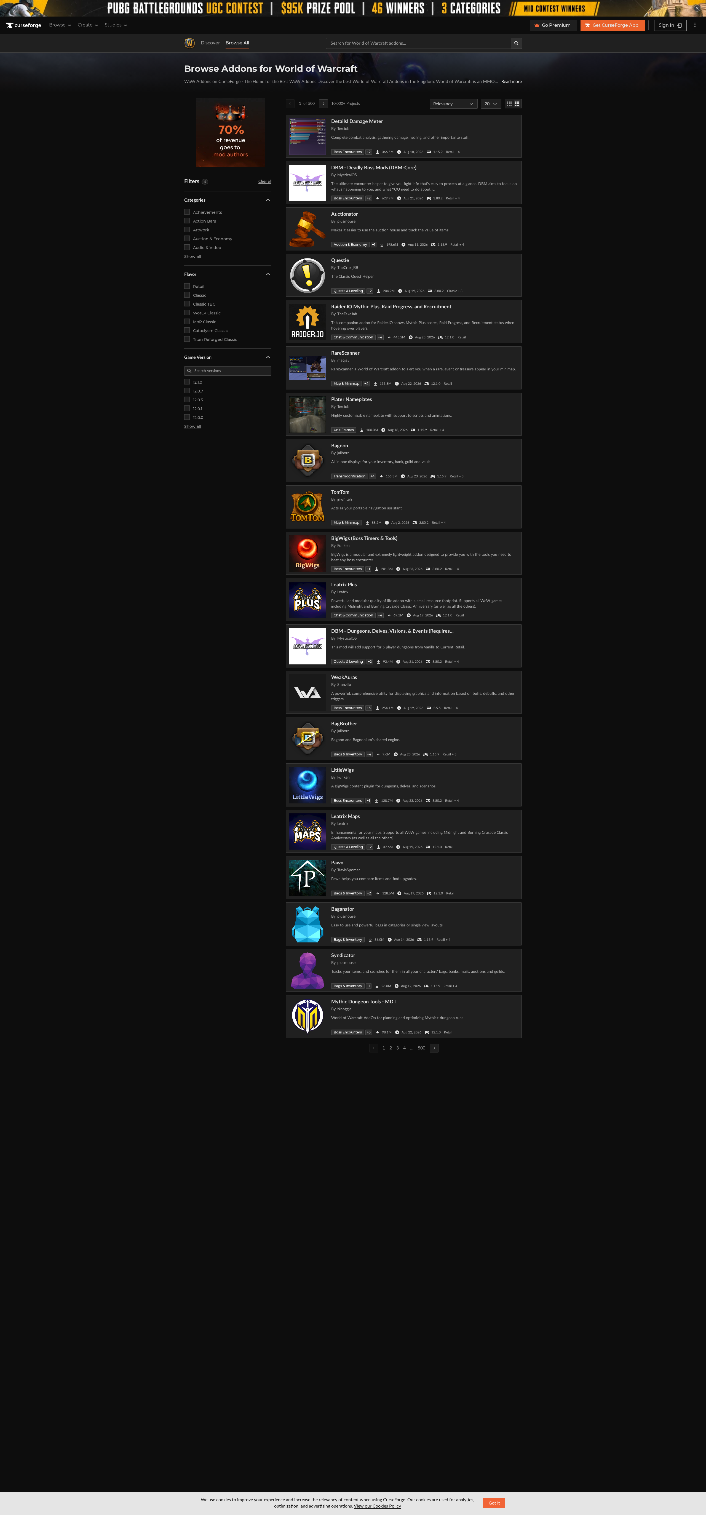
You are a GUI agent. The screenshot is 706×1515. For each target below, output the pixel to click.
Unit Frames (344, 430)
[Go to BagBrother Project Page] (404, 738)
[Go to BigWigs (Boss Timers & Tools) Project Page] (404, 553)
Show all (192, 256)
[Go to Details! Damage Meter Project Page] (404, 136)
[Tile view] (509, 103)
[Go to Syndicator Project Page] (404, 970)
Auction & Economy (212, 238)
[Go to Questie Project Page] (404, 275)
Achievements (207, 212)
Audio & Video (207, 247)
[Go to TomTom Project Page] (404, 507)
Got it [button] (494, 1503)
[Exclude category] (267, 212)
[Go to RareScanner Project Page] (404, 368)
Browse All (237, 43)
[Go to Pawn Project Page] (404, 877)
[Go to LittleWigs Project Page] (404, 785)
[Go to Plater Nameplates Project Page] (404, 414)
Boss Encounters (348, 152)
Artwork (201, 230)
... (411, 1048)
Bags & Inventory (348, 754)
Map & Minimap (346, 383)
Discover (210, 43)
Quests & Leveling (348, 291)
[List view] (517, 103)
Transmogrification (349, 476)
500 (421, 1048)
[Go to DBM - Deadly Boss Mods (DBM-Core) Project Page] (404, 182)
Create (85, 25)
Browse (57, 25)
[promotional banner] (353, 8)
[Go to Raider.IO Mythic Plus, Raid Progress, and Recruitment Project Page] (404, 321)
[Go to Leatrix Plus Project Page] (404, 599)
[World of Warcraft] (189, 43)
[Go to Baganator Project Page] (404, 924)
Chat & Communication (353, 337)
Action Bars (204, 221)
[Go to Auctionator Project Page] (404, 229)
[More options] (694, 25)
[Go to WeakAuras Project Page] (404, 692)
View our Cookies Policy (377, 1506)
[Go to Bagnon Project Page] (404, 460)
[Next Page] (323, 103)
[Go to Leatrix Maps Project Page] (404, 831)
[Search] (516, 43)
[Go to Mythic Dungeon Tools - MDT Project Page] (404, 1016)
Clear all (264, 182)
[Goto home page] (24, 25)
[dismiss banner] (697, 8)
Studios (113, 25)
